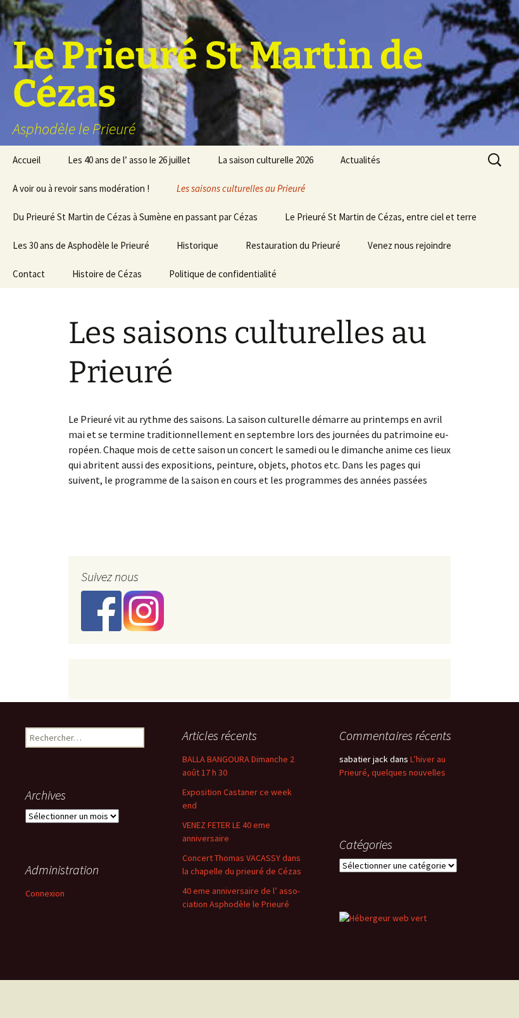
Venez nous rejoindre (409, 245)
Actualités (360, 160)
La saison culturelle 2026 (265, 160)
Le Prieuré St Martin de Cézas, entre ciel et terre (381, 217)
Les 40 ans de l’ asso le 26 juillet (129, 160)
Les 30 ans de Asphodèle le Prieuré (81, 245)
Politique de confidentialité (223, 274)
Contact (29, 274)
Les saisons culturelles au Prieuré (241, 188)
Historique (197, 245)
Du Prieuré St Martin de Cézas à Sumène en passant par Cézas (135, 217)
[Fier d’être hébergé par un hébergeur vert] (383, 917)
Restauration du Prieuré (293, 245)
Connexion (45, 893)
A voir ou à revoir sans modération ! (81, 188)
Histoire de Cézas (107, 274)
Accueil (27, 160)
